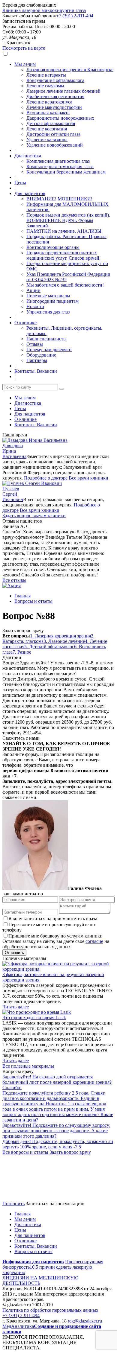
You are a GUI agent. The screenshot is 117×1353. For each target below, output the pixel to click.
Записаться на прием (23, 21)
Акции (33, 290)
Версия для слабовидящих (29, 4)
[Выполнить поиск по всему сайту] (61, 388)
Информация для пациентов (33, 1261)
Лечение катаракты (46, 74)
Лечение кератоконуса (49, 101)
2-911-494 (74, 15)
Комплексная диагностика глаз (58, 161)
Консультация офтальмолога (55, 80)
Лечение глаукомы (45, 85)
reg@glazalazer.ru (85, 1320)
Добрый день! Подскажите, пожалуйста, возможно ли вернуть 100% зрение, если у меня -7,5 (57, 1144)
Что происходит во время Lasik (34, 1017)
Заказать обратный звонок (29, 15)
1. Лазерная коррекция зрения (60, 635)
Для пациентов (29, 193)
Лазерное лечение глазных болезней (63, 91)
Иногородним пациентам (52, 301)
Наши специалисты (46, 338)
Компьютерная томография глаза (60, 166)
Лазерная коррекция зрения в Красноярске (69, 69)
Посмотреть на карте (23, 48)
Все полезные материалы (28, 1066)
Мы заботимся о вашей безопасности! (65, 284)
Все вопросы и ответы (25, 1152)
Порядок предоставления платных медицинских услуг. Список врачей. (63, 255)
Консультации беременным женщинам (66, 171)
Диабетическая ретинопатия (55, 96)
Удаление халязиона (47, 139)
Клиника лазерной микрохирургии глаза (44, 10)
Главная (22, 595)
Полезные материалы (48, 295)
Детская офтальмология (50, 123)
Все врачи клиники (88, 477)
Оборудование (41, 354)
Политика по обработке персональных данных (50, 1310)
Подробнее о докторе (46, 477)
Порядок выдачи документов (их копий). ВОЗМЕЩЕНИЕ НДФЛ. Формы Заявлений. (68, 220)
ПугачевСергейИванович (12, 494)
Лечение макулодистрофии (54, 107)
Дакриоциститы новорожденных (60, 118)
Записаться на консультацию (55, 1203)
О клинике (25, 322)
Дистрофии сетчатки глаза (53, 134)
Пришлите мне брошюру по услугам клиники (55, 935)
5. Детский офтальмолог (49, 646)
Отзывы (34, 344)
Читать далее (15, 1006)
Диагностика (27, 155)
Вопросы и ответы (33, 601)
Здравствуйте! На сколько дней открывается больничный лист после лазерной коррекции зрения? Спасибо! (57, 1082)
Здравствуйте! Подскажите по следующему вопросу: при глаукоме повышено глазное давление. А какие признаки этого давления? (56, 1131)
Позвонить (13, 1203)
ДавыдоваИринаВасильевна (14, 451)
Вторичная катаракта (48, 112)
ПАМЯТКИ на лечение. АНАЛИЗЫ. (64, 231)
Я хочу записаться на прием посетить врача (52, 918)
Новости (35, 306)
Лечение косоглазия (46, 128)
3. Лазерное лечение (64, 641)
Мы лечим (25, 64)
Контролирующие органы (53, 247)
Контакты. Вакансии (35, 371)
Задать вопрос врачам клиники (34, 515)
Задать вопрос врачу (23, 630)
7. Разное (22, 652)
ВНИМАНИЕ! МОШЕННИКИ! (59, 198)
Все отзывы (14, 580)
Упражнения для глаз (48, 311)
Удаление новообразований (54, 144)
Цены (20, 182)
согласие (94, 941)
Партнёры (36, 360)
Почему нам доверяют (49, 349)
